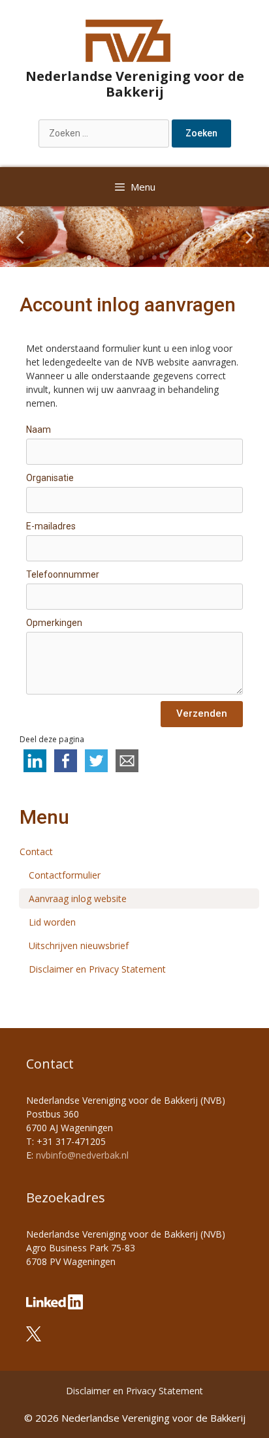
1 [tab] (75, 257)
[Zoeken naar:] (105, 133)
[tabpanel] (134, 236)
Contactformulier (65, 875)
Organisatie (50, 478)
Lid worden (52, 922)
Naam (38, 429)
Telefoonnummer (62, 574)
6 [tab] (141, 257)
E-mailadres (51, 526)
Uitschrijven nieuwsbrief (79, 945)
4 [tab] (114, 257)
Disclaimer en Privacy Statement (97, 969)
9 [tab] (180, 257)
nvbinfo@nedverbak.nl (82, 1155)
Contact (36, 851)
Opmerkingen (54, 622)
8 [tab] (167, 257)
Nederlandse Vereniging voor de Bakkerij (134, 84)
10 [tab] (193, 257)
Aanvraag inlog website (78, 898)
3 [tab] (101, 257)
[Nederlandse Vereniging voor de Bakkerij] (128, 39)
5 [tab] (127, 257)
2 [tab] (88, 257)
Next (249, 236)
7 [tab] (154, 257)
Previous (19, 236)
